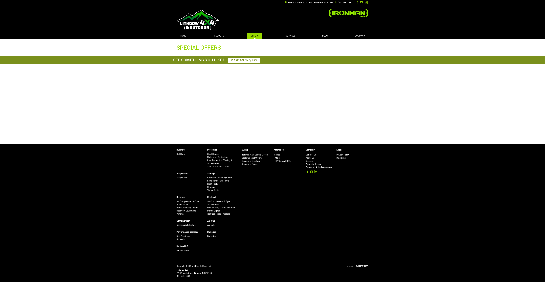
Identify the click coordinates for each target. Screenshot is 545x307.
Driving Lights (213, 210)
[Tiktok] (366, 2)
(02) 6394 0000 (344, 2)
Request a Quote (250, 164)
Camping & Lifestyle (186, 225)
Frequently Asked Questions (319, 167)
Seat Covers (213, 154)
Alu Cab (211, 225)
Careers (309, 161)
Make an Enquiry (244, 60)
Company (360, 35)
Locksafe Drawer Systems (219, 177)
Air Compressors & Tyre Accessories (188, 203)
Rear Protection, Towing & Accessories (219, 162)
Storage (211, 187)
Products (218, 35)
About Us (310, 157)
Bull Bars (181, 154)
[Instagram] (361, 2)
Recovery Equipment (186, 210)
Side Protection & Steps (218, 166)
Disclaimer (341, 157)
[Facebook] (357, 2)
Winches (181, 213)
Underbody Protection (217, 157)
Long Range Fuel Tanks (218, 180)
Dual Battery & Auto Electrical (221, 207)
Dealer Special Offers (252, 157)
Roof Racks (212, 183)
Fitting (277, 157)
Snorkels (181, 239)
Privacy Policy (343, 154)
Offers (255, 35)
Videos (277, 154)
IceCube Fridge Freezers (218, 213)
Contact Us (311, 154)
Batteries (211, 236)
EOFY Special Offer (283, 161)
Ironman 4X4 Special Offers (255, 154)
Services (290, 35)
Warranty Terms (313, 164)
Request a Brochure (251, 161)
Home (183, 35)
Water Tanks (213, 190)
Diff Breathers (183, 236)
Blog (325, 35)
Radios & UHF (183, 250)
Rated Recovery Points (187, 207)
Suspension (182, 177)
